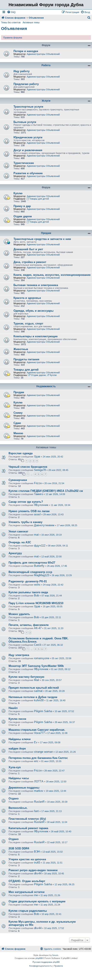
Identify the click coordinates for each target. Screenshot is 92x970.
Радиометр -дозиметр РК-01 (28, 581)
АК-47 (38, 628)
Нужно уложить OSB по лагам (29, 511)
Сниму (17, 412)
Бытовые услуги (24, 122)
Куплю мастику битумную (26, 676)
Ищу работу (21, 71)
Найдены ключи (20, 739)
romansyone (41, 658)
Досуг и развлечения (27, 150)
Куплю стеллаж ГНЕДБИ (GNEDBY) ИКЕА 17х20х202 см (46, 490)
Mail (36, 680)
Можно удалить (19, 614)
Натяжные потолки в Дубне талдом (33, 697)
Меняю (18, 433)
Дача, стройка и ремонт (29, 262)
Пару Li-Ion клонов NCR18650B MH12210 (36, 603)
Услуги (46, 100)
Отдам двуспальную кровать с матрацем (37, 901)
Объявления (14, 28)
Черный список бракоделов (28, 466)
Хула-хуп (15, 767)
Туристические (23, 163)
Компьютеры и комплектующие (35, 336)
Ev (35, 742)
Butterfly (39, 565)
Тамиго (38, 494)
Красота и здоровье (27, 297)
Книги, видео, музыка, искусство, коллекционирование (52, 274)
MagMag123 (41, 575)
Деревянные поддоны (24, 787)
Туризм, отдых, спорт (28, 323)
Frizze (38, 483)
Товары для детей (39, 198)
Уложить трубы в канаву (25, 522)
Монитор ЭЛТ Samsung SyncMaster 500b (36, 666)
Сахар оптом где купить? (26, 501)
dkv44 (38, 873)
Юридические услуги (27, 137)
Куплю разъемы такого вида (28, 592)
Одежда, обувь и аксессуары (33, 310)
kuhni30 (39, 700)
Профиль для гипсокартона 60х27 (32, 562)
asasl (37, 514)
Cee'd (37, 644)
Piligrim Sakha (43, 711)
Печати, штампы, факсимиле (29, 625)
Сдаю (17, 423)
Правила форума (12, 37)
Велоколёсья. (18, 807)
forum (55, 955)
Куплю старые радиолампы (28, 910)
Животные (20, 349)
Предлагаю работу (26, 84)
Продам (46, 233)
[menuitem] (11, 12)
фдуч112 (39, 545)
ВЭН (37, 851)
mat (36, 534)
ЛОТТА (38, 781)
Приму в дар (22, 206)
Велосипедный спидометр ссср (30, 572)
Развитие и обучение (28, 173)
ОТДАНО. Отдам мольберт (27, 881)
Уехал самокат (18, 531)
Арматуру (15, 553)
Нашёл (13, 708)
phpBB (39, 958)
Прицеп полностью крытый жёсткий (34, 687)
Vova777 (39, 733)
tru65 (37, 862)
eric (36, 761)
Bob (36, 595)
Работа (46, 65)
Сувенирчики (18, 480)
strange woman (43, 751)
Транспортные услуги (28, 106)
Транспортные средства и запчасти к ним (42, 239)
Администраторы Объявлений (43, 54)
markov (38, 790)
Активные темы (31, 22)
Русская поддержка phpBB (46, 962)
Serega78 (40, 470)
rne (36, 895)
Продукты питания (26, 359)
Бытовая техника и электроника (35, 285)
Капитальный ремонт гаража (28, 828)
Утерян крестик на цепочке (27, 859)
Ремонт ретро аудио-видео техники (33, 870)
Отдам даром (22, 216)
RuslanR (39, 801)
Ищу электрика (19, 655)
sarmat (38, 690)
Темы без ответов (11, 22)
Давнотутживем (44, 525)
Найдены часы (19, 778)
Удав (37, 456)
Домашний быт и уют (28, 249)
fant (36, 811)
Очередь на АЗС (20, 542)
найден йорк (17, 748)
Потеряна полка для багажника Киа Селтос (38, 758)
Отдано (14, 798)
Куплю (17, 193)
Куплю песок (17, 718)
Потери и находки (25, 51)
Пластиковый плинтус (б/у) (27, 818)
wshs (37, 584)
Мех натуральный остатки (27, 892)
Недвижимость (46, 386)
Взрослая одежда (21, 453)
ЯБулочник (41, 505)
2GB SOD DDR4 (19, 848)
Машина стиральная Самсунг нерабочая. (37, 729)
